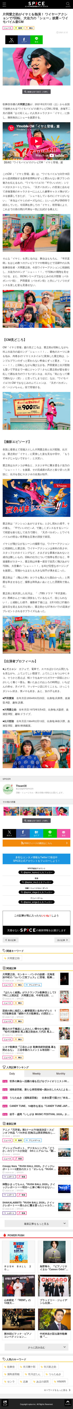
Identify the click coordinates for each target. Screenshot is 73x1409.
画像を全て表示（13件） (38, 91)
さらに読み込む (36, 1347)
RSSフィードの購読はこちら (38, 842)
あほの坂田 (42, 1381)
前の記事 (11, 940)
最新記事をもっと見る (36, 1223)
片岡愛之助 (13, 958)
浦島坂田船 (13, 1374)
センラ (11, 1381)
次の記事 (61, 940)
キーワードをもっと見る (55, 1389)
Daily (12, 1073)
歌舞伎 (11, 1366)
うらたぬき (55, 1374)
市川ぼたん (34, 1374)
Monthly (60, 1073)
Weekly (36, 1073)
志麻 (25, 1381)
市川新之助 (50, 1366)
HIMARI (61, 1381)
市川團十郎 (29, 1366)
